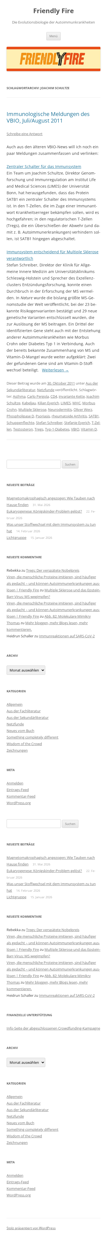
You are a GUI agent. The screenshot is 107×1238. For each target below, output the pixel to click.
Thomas (13, 622)
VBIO (75, 429)
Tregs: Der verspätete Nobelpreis (52, 570)
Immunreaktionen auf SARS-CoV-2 (67, 635)
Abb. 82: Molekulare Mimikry (67, 616)
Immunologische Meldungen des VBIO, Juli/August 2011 (48, 117)
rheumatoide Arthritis (69, 416)
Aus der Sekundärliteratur (28, 717)
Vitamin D (89, 429)
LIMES (66, 402)
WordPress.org (19, 802)
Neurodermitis (60, 409)
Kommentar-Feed (21, 796)
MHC (76, 402)
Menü (53, 36)
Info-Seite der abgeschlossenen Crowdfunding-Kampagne (53, 1028)
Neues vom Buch (20, 730)
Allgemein (14, 704)
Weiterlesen (55, 370)
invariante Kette (72, 396)
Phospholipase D (20, 416)
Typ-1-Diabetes (57, 429)
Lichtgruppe (16, 537)
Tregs (39, 429)
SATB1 (94, 416)
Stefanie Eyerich (77, 422)
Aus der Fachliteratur (24, 710)
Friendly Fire (53, 11)
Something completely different (32, 737)
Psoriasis (43, 416)
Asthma (19, 396)
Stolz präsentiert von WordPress (31, 1228)
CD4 (53, 396)
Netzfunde (45, 389)
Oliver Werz (83, 409)
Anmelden (15, 783)
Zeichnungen (17, 750)
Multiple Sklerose (32, 409)
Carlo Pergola (38, 396)
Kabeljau (29, 402)
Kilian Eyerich (48, 402)
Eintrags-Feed (18, 789)
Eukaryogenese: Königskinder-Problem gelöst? (44, 511)
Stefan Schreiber (49, 422)
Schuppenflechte (20, 422)
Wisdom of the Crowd (24, 743)
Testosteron (23, 429)
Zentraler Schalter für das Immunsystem (44, 166)
